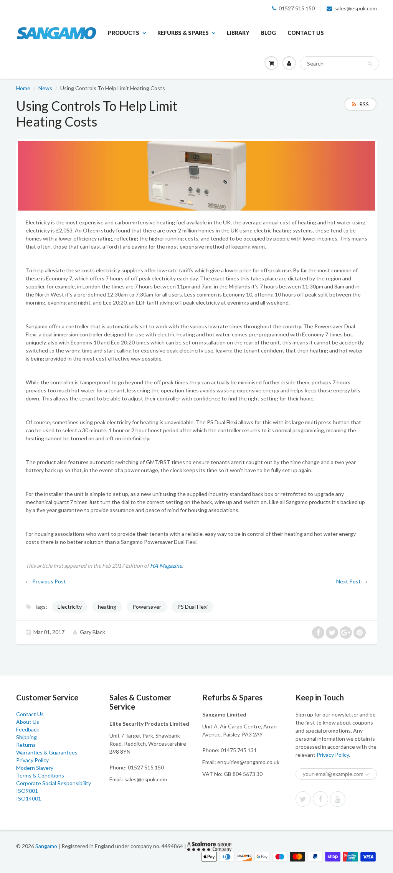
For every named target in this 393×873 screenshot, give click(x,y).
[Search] (369, 64)
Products (123, 33)
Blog (268, 33)
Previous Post (49, 581)
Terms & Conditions (40, 775)
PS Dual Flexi (192, 606)
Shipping (26, 737)
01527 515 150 (297, 8)
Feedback (27, 729)
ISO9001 (27, 790)
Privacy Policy (32, 760)
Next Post (348, 581)
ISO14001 (28, 798)
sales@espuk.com (355, 8)
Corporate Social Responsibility (53, 783)
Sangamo (46, 846)
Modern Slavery (34, 767)
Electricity (70, 606)
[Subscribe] (367, 774)
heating (107, 606)
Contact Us (305, 33)
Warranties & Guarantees (47, 752)
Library (238, 33)
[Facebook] (320, 799)
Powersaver (146, 606)
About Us (27, 721)
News (45, 88)
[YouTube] (337, 799)
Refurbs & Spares (183, 33)
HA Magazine (166, 565)
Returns (26, 744)
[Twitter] (303, 799)
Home (23, 88)
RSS (364, 104)
